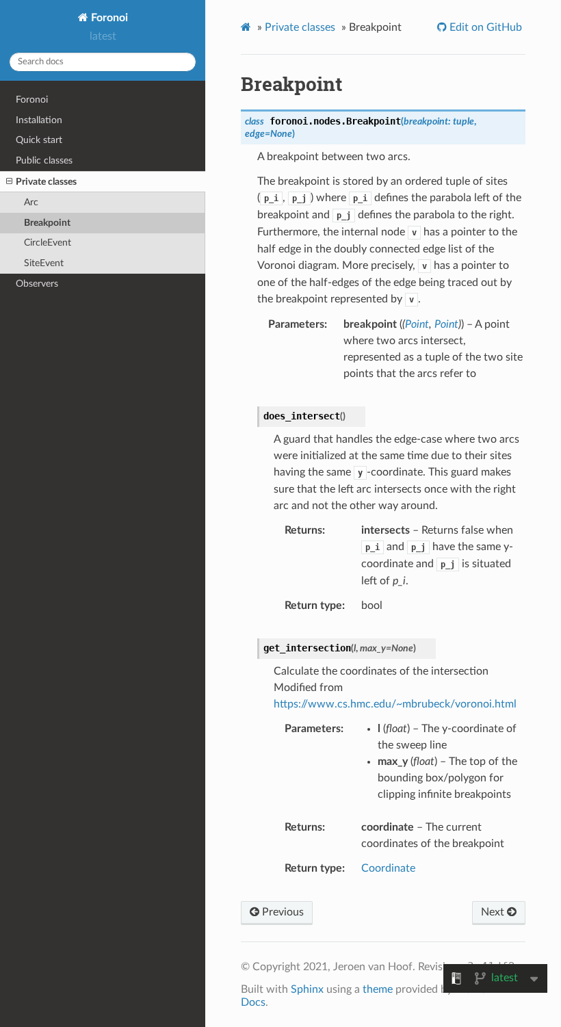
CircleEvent (47, 242)
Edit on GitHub (484, 27)
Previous (281, 912)
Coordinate (388, 868)
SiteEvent (44, 263)
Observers (37, 283)
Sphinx (307, 989)
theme (378, 989)
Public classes (44, 160)
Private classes (46, 182)
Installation (39, 120)
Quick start (39, 140)
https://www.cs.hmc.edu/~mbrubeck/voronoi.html (395, 704)
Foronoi (108, 17)
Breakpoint (47, 223)
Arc (31, 202)
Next (494, 912)
